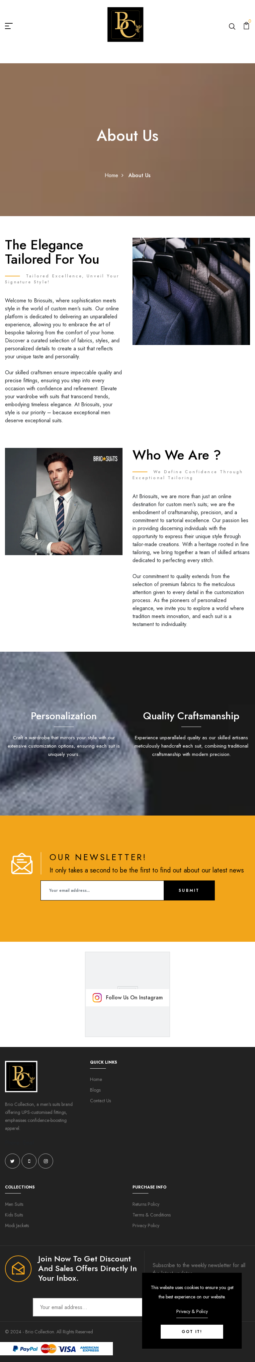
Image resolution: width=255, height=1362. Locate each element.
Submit (189, 890)
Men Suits (14, 1204)
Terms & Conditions (151, 1214)
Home (111, 175)
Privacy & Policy (192, 1311)
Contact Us (100, 1100)
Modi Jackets (17, 1225)
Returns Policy (145, 1204)
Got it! (192, 1332)
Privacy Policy (145, 1225)
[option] (64, 729)
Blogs (95, 1090)
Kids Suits (14, 1214)
